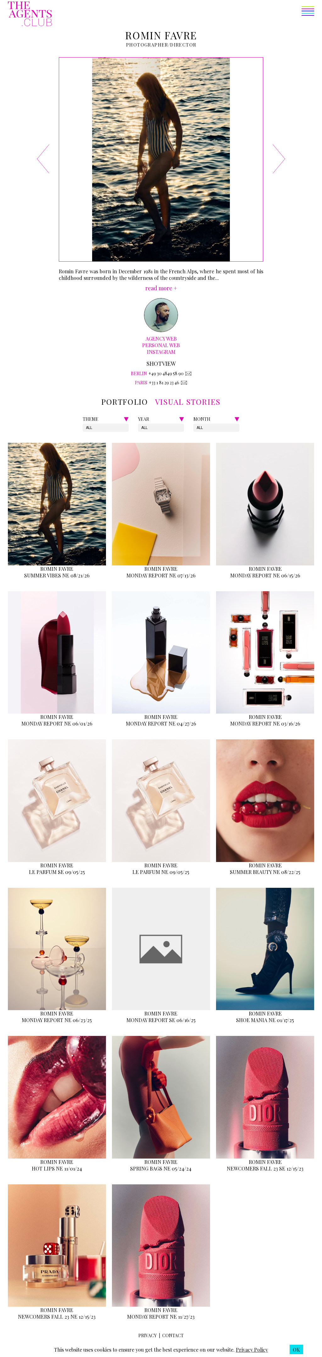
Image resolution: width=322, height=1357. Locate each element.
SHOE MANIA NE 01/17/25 (265, 1020)
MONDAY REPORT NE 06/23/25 (57, 1020)
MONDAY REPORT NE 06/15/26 (265, 575)
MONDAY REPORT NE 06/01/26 (56, 723)
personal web (161, 345)
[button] (183, 14)
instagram (161, 351)
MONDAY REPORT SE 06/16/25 (161, 1020)
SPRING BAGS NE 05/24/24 (161, 1168)
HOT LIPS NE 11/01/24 (57, 1168)
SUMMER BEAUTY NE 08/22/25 (265, 872)
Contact (173, 1335)
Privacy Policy (252, 1349)
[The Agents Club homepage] (30, 14)
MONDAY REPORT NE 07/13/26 (161, 575)
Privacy (147, 1335)
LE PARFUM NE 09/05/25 (160, 872)
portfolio (124, 402)
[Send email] (188, 373)
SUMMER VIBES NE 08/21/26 (57, 575)
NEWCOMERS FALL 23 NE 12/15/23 (57, 1316)
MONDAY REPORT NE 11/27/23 (161, 1316)
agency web (161, 338)
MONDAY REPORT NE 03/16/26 (265, 723)
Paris (141, 383)
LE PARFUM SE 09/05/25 (57, 872)
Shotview (161, 363)
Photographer (147, 45)
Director (183, 45)
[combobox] (86, 427)
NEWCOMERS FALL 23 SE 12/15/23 (265, 1168)
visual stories (188, 402)
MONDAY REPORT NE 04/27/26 (161, 723)
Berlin (139, 373)
